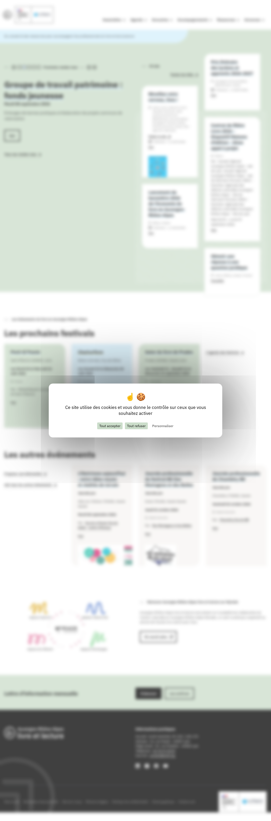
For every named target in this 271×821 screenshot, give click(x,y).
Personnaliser (162, 426)
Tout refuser (136, 426)
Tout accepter (109, 426)
